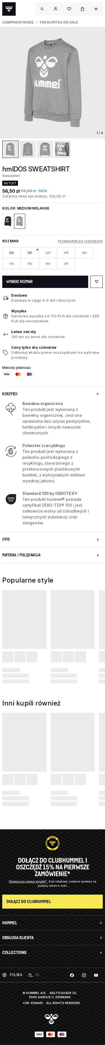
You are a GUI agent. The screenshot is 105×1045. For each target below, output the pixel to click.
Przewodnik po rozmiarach (80, 241)
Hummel (9, 922)
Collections (14, 952)
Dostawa (19, 295)
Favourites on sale (59, 22)
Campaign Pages (18, 22)
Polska (16, 975)
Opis (6, 539)
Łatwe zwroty (23, 332)
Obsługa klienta (18, 937)
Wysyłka (19, 311)
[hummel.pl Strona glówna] (9, 9)
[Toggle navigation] (42, 9)
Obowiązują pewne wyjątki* (28, 881)
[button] (55, 9)
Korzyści (9, 394)
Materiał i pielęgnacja (21, 555)
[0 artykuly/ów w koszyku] (82, 9)
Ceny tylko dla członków (34, 347)
